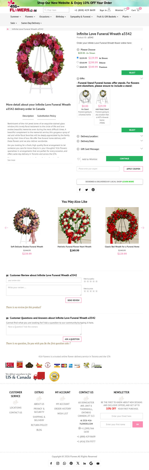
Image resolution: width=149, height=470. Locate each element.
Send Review (73, 300)
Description (28, 115)
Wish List (62, 413)
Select (132, 72)
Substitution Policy (46, 115)
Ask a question (72, 339)
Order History (62, 408)
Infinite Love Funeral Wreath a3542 (27, 29)
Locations (16, 407)
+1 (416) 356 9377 (86, 441)
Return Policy (39, 425)
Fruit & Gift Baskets (107, 16)
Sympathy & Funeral (80, 16)
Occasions (44, 16)
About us (39, 403)
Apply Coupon (133, 169)
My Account (63, 403)
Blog (39, 429)
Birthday (60, 16)
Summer (14, 16)
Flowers (29, 16)
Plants (126, 16)
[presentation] (6, 228)
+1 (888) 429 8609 (85, 10)
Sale (12, 22)
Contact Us (15, 412)
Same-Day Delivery (30, 22)
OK (137, 424)
